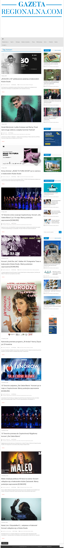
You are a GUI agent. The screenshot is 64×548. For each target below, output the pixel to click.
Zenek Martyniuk (22, 134)
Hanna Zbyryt (21, 347)
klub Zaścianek (21, 487)
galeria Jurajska (4, 134)
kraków (27, 84)
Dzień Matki (19, 440)
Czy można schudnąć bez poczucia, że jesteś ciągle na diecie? (56, 212)
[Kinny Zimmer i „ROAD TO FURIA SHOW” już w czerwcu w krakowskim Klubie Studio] (21, 155)
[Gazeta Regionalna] (2, 38)
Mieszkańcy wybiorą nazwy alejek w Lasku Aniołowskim (57, 273)
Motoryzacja (39, 42)
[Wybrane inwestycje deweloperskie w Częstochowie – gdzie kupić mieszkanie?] (52, 284)
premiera (28, 347)
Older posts (5, 543)
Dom (45, 42)
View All (58, 50)
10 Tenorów (4, 224)
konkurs (30, 224)
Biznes (56, 42)
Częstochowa (14, 224)
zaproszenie (37, 269)
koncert (24, 84)
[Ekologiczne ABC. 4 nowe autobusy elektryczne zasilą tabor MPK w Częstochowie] (52, 111)
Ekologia (18, 42)
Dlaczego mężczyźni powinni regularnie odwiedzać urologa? (56, 221)
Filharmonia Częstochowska (21, 224)
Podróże (51, 42)
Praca (33, 42)
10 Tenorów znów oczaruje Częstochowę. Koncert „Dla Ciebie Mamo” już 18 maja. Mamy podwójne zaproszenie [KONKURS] (21, 217)
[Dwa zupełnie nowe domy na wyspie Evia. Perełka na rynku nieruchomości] (52, 251)
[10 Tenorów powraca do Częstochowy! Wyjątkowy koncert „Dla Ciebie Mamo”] (21, 417)
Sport (12, 42)
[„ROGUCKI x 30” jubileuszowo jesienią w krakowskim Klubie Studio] (21, 63)
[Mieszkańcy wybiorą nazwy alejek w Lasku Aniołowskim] (48, 272)
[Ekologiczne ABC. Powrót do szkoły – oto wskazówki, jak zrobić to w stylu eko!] (52, 57)
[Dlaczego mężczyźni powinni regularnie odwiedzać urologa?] (47, 221)
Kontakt (4, 45)
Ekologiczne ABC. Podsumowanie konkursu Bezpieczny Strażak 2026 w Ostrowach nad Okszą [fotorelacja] (52, 101)
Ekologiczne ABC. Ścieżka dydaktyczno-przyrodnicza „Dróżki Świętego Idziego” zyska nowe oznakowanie (51, 82)
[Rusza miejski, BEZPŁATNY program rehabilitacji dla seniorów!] (52, 187)
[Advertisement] (32, 26)
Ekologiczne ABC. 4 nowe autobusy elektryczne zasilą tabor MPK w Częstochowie (51, 118)
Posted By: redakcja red (6, 84)
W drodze (31, 347)
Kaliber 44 (20, 269)
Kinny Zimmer (21, 176)
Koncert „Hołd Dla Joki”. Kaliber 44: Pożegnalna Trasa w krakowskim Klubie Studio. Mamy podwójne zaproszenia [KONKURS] (21, 264)
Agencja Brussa (9, 224)
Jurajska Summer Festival (12, 134)
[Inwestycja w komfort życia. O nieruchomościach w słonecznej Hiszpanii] (52, 300)
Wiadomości (5, 42)
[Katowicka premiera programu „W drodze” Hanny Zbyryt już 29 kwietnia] (21, 308)
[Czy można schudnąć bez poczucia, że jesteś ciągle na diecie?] (47, 211)
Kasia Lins (21, 531)
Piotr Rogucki (30, 84)
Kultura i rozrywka (25, 42)
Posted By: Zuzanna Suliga (6, 531)
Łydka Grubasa (27, 134)
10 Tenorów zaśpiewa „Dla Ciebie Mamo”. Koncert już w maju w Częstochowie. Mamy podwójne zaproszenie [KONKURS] (21, 388)
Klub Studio (21, 84)
